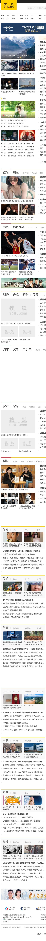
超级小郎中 (20, 147)
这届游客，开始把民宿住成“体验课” (16, 617)
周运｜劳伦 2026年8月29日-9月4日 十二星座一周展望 (23, 828)
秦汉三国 (16, 692)
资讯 (39, 407)
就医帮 (39, 628)
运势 (26, 793)
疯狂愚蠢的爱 (19, 150)
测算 (14, 793)
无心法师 (11, 147)
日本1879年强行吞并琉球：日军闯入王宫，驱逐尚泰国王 (24, 730)
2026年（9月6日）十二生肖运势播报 (17, 824)
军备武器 (28, 741)
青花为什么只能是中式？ (16, 123)
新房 (26, 18)
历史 (5, 691)
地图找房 (32, 407)
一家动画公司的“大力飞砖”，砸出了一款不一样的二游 (23, 866)
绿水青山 (27, 144)
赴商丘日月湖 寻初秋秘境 (12, 610)
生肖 (38, 793)
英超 (26, 15)
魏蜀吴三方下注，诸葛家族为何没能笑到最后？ (21, 726)
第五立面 (11, 144)
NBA (31, 15)
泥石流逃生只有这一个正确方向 (18, 126)
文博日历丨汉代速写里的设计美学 (15, 723)
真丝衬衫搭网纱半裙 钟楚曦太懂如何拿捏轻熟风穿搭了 (23, 565)
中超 (42, 228)
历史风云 (40, 741)
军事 (7, 15)
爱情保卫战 (21, 156)
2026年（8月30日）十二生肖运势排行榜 (18, 817)
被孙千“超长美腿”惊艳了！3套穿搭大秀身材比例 (21, 568)
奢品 (38, 530)
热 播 (3, 144)
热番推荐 (40, 842)
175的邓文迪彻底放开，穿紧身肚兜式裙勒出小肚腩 (22, 561)
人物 (26, 530)
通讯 (22, 461)
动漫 (5, 841)
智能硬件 (30, 461)
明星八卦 (26, 173)
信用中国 (5, 921)
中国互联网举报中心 (12, 908)
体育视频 (18, 227)
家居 (31, 18)
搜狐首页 (9, 5)
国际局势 (16, 741)
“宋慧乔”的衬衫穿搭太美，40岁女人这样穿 (19, 554)
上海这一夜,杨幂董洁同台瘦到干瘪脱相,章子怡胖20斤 (23, 558)
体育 (6, 227)
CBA (36, 228)
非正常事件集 (29, 147)
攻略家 (39, 579)
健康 (5, 627)
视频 (16, 172)
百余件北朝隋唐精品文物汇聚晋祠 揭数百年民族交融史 (23, 719)
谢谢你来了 (30, 156)
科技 (6, 461)
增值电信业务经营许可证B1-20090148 (14, 915)
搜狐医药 (16, 628)
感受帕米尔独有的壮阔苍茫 (17, 120)
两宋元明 (40, 692)
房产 (6, 406)
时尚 (5, 529)
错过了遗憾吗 (29, 150)
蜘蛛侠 (10, 150)
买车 (16, 349)
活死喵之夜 (12, 153)
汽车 (6, 349)
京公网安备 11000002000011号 (14, 919)
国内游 (15, 579)
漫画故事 (16, 842)
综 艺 (3, 156)
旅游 (5, 578)
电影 (41, 173)
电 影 (3, 150)
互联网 (15, 461)
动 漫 (3, 153)
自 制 (3, 147)
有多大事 (19, 144)
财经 (6, 294)
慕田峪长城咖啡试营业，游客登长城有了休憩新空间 (22, 614)
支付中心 (40, 934)
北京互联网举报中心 (27, 908)
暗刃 (32, 144)
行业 (44, 295)
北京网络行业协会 (42, 908)
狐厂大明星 (12, 156)
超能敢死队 (21, 153)
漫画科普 (28, 842)
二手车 (27, 349)
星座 (5, 792)
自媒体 (38, 350)
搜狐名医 (28, 628)
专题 (13, 15)
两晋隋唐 (28, 692)
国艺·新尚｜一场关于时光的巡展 (15, 880)
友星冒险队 (30, 153)
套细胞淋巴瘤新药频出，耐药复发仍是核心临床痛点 (22, 666)
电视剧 (34, 173)
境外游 (27, 579)
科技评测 (39, 461)
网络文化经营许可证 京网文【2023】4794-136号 (17, 917)
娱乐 (6, 172)
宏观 (7, 18)
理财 (13, 18)
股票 (35, 294)
